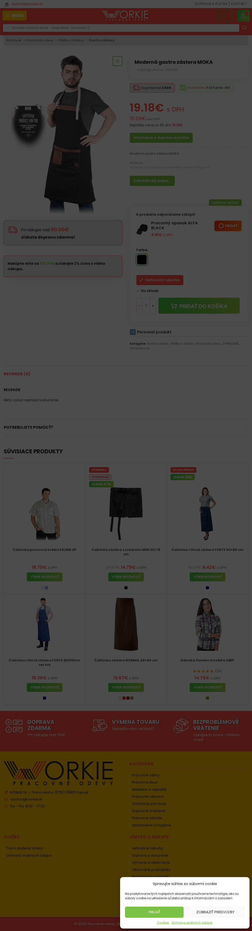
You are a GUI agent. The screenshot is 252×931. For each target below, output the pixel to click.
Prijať (154, 912)
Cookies (163, 922)
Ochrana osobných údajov (192, 922)
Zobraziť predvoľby (215, 912)
